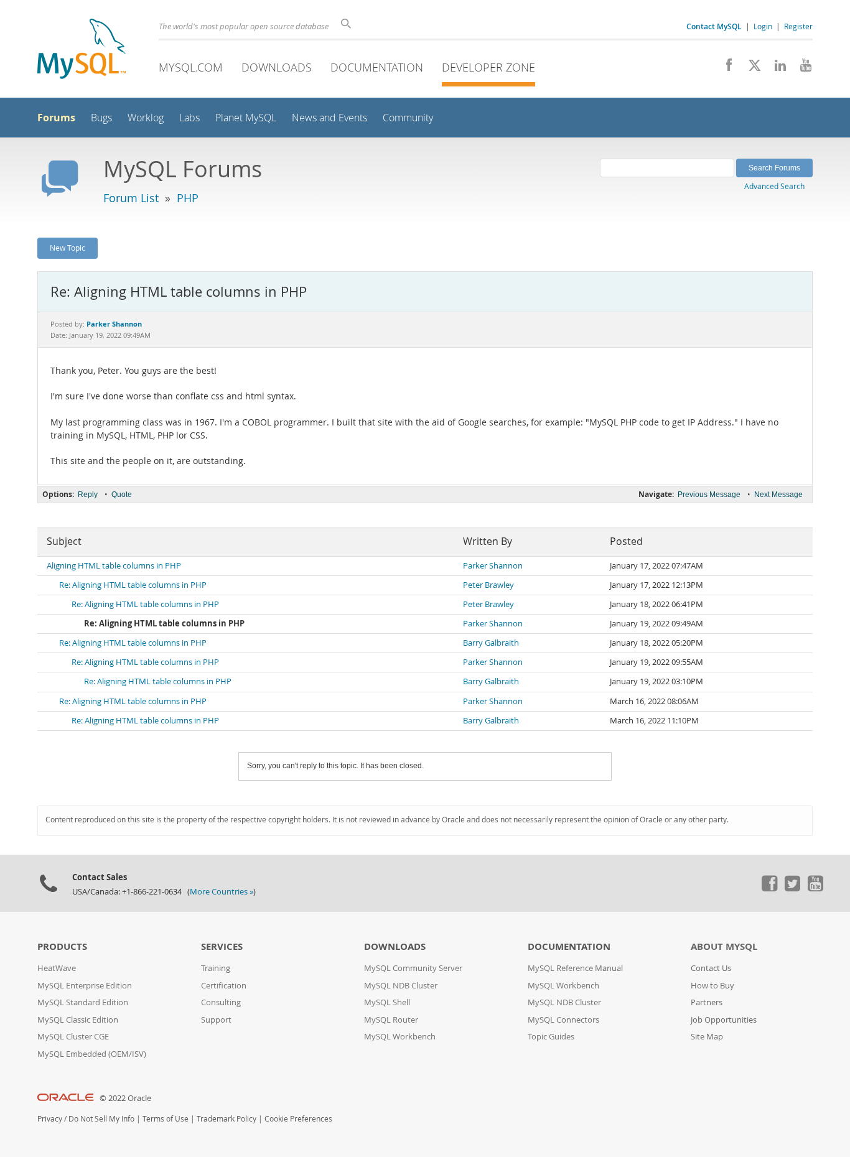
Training (215, 968)
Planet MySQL (245, 117)
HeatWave (56, 968)
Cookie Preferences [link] (298, 1118)
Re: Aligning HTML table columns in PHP (133, 585)
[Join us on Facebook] (724, 68)
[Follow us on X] (750, 68)
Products (62, 946)
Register (798, 26)
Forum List (131, 197)
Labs (189, 117)
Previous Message (709, 494)
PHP (187, 197)
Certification (223, 985)
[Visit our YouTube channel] (801, 68)
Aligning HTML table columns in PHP (114, 565)
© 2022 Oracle (125, 1098)
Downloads (276, 67)
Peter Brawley (488, 585)
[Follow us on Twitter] (792, 888)
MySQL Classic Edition (77, 1020)
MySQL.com (191, 67)
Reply (88, 494)
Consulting (221, 1002)
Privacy (49, 1118)
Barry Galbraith (491, 643)
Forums (56, 117)
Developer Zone (488, 67)
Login (763, 26)
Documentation (376, 67)
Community (408, 117)
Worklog (146, 117)
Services (222, 946)
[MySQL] (81, 50)
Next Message (778, 494)
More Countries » (221, 891)
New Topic (67, 248)
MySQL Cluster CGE (73, 1036)
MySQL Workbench (400, 1036)
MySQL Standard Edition (82, 1002)
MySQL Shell (387, 1002)
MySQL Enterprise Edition (84, 985)
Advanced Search (774, 186)
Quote (121, 494)
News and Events (329, 117)
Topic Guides (551, 1036)
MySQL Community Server (413, 968)
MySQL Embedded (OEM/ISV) (91, 1054)
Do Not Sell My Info (101, 1118)
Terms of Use (165, 1118)
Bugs (101, 117)
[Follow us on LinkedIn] (775, 68)
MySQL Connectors (563, 1020)
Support (216, 1020)
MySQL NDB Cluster (400, 985)
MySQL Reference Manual (575, 968)
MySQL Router (391, 1020)
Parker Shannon (493, 565)
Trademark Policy (226, 1118)
